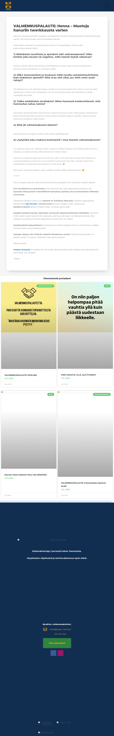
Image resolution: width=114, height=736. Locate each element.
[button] (107, 5)
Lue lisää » (9, 378)
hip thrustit (31, 204)
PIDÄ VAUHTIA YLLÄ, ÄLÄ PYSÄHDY (78, 375)
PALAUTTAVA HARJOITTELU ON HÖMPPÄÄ (25, 475)
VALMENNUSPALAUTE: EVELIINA (20, 375)
